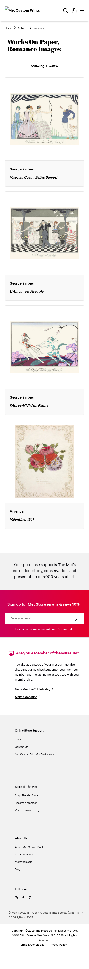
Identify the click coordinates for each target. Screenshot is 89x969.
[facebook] (23, 898)
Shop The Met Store (26, 795)
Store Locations (24, 854)
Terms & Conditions (31, 945)
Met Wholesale (23, 862)
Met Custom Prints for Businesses (34, 754)
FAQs (18, 739)
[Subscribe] (76, 619)
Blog (17, 869)
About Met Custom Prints (29, 847)
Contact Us (21, 747)
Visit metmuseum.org (27, 810)
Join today (43, 689)
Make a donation (26, 697)
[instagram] (16, 898)
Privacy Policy (66, 629)
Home (8, 28)
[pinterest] (30, 898)
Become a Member (26, 803)
